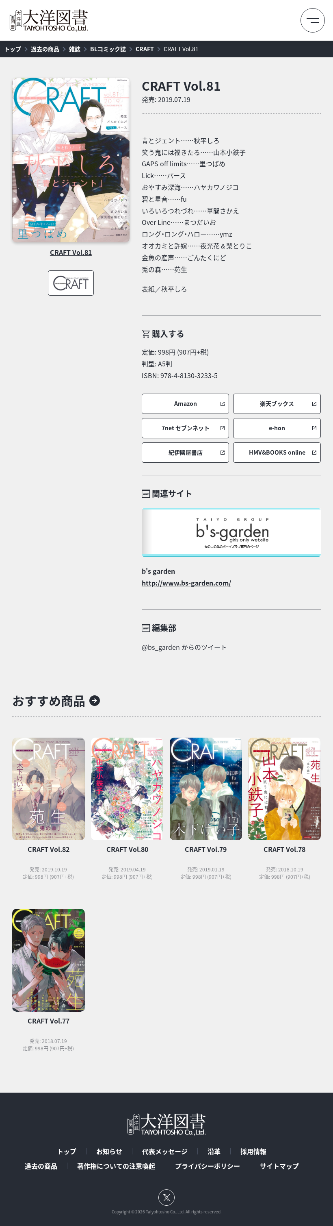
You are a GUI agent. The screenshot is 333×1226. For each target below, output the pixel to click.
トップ (12, 49)
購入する (168, 334)
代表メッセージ (165, 1151)
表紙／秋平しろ (164, 289)
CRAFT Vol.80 (127, 849)
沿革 (214, 1151)
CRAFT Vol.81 (181, 49)
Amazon (185, 403)
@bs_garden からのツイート (184, 647)
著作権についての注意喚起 (116, 1166)
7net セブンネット (186, 428)
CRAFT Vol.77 (48, 1021)
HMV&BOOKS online (277, 452)
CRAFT (145, 49)
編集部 (164, 628)
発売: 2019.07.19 (166, 99)
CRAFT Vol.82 (48, 849)
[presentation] (71, 160)
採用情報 (253, 1151)
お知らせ (109, 1151)
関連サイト (172, 493)
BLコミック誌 (108, 49)
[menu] (313, 20)
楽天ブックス (277, 403)
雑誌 (74, 49)
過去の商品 (45, 49)
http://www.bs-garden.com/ (186, 583)
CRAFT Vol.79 (206, 849)
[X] (166, 1197)
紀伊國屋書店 (186, 452)
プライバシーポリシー (207, 1166)
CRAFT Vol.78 (284, 849)
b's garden (158, 571)
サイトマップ (279, 1166)
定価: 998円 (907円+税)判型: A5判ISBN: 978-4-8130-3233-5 (180, 363)
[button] (185, 404)
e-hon (277, 428)
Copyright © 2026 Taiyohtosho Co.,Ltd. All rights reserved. (167, 1212)
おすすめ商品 (48, 700)
